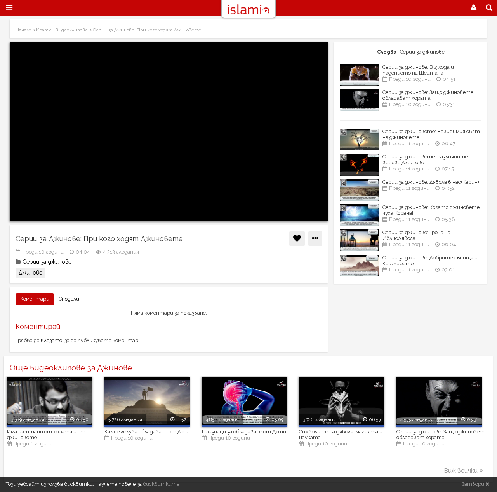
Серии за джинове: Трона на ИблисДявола (416, 235)
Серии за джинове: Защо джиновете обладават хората (427, 95)
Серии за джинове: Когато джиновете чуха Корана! (431, 210)
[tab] (35, 299)
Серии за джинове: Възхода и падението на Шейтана (418, 70)
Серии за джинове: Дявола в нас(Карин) (430, 182)
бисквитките (161, 484)
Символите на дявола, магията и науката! (340, 434)
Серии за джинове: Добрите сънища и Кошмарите (430, 260)
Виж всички (461, 470)
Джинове (30, 272)
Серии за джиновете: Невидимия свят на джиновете (431, 134)
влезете (51, 340)
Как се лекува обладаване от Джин (147, 432)
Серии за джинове (47, 262)
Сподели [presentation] (69, 299)
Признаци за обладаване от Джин (244, 432)
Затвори (473, 484)
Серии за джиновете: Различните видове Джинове (425, 159)
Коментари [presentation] (34, 299)
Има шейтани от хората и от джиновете (46, 434)
